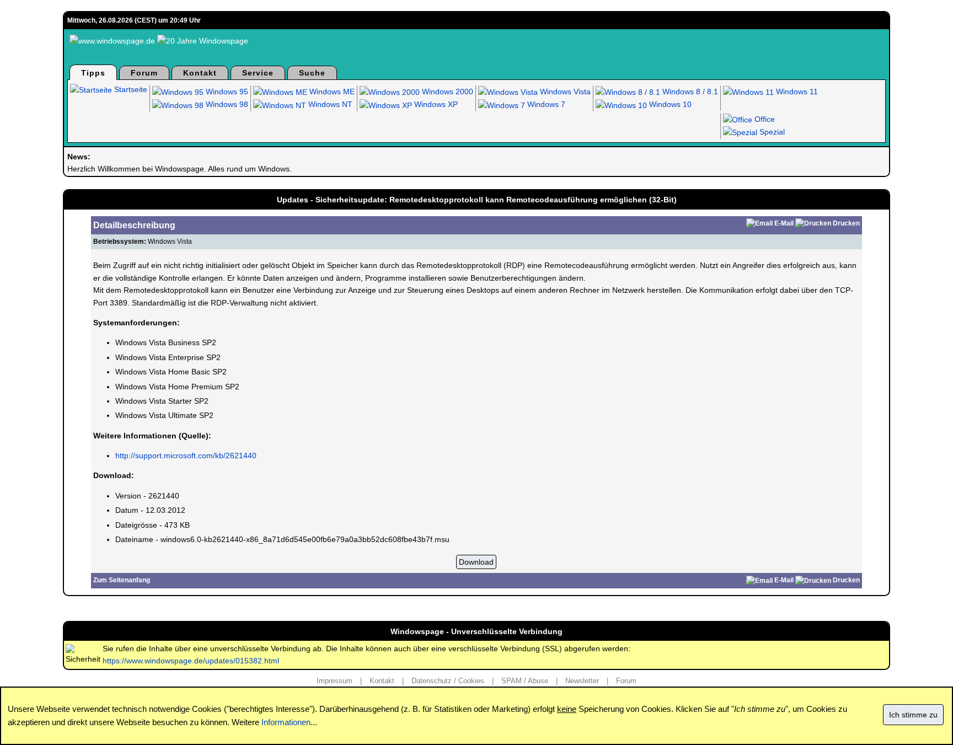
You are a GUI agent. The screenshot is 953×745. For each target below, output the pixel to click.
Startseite (129, 89)
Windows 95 (226, 91)
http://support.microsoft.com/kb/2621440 (185, 455)
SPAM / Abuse (524, 681)
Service (258, 72)
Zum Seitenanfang (121, 580)
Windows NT (329, 104)
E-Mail (784, 223)
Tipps (93, 72)
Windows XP (435, 104)
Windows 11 (796, 91)
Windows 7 (545, 104)
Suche (312, 72)
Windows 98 (226, 104)
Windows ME (331, 91)
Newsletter (582, 681)
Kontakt (200, 72)
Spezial (771, 131)
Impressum (334, 681)
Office (763, 119)
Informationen (285, 722)
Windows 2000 (446, 91)
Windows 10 (669, 104)
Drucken (846, 223)
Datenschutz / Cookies (447, 681)
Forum (144, 72)
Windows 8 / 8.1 (689, 91)
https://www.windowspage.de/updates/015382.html (191, 660)
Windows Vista (564, 91)
